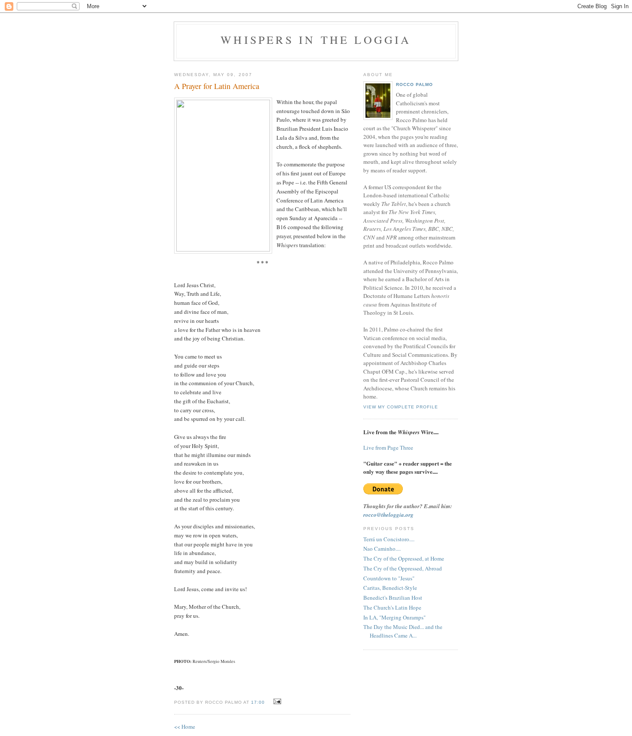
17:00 (258, 702)
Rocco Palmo (414, 84)
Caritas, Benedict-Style (390, 588)
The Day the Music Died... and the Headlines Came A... (402, 631)
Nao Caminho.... (382, 548)
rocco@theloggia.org (388, 514)
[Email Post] (276, 701)
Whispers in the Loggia (316, 39)
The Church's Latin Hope (392, 607)
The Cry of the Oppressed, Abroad (402, 568)
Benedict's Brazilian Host (392, 597)
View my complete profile (400, 407)
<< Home (184, 726)
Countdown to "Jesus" (388, 578)
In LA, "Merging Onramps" (394, 617)
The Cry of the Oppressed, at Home (403, 558)
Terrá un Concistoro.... (388, 539)
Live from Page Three (388, 447)
